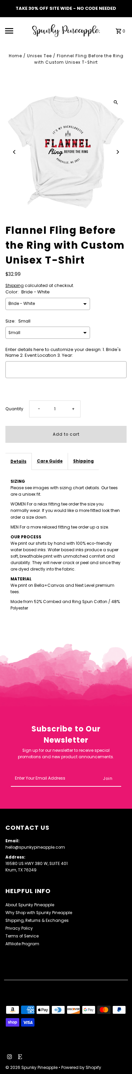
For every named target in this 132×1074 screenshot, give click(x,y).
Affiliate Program (22, 944)
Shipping (14, 285)
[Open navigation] (16, 30)
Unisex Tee (39, 56)
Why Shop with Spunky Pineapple (38, 912)
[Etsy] (19, 1057)
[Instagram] (8, 1057)
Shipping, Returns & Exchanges (37, 920)
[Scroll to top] (117, 1056)
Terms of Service (22, 936)
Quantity (14, 409)
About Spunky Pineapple (29, 905)
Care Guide (50, 461)
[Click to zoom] (115, 102)
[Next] (117, 152)
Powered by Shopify (81, 1067)
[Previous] (14, 152)
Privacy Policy (19, 928)
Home (15, 56)
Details (18, 461)
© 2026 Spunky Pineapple (32, 1067)
